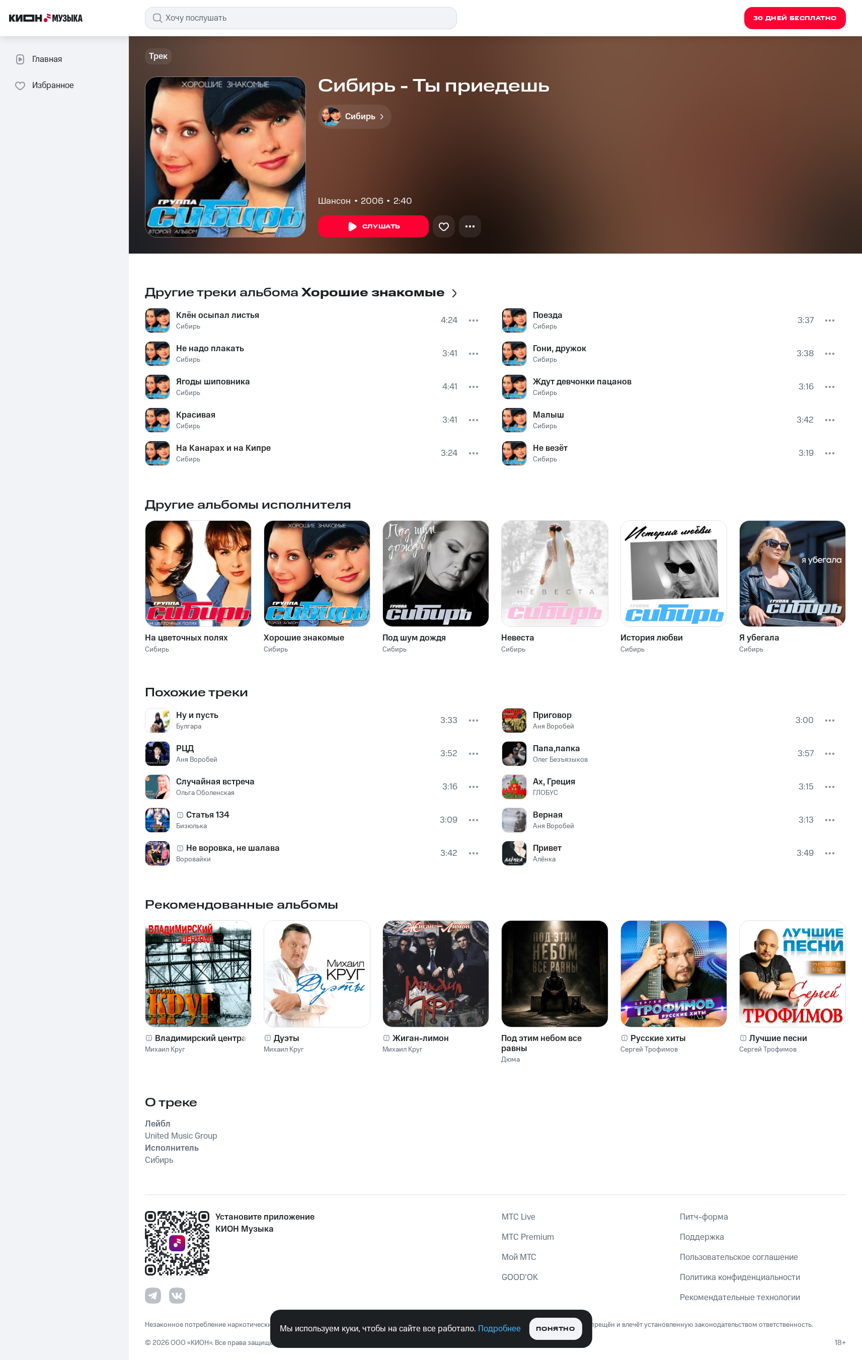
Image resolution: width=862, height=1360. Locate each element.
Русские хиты (658, 1038)
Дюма (510, 1060)
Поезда (548, 315)
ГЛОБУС (545, 793)
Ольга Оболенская (205, 793)
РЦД (185, 749)
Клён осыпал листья (217, 315)
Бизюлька (191, 826)
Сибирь (188, 327)
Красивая (195, 415)
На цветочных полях (186, 638)
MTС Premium (528, 1237)
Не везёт (550, 448)
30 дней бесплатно (795, 18)
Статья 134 (207, 815)
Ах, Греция (554, 782)
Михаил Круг (165, 1050)
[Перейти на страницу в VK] (177, 1296)
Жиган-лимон (421, 1038)
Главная (47, 59)
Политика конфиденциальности (740, 1277)
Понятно (555, 1329)
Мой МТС (519, 1257)
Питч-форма (704, 1217)
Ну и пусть (197, 715)
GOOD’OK (520, 1277)
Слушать (381, 226)
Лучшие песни (778, 1038)
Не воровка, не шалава (233, 848)
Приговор (552, 715)
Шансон (334, 201)
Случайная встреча (215, 782)
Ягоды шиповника (213, 382)
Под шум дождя (414, 638)
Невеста (517, 638)
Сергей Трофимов (649, 1050)
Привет (547, 848)
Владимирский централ (203, 1038)
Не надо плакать (210, 349)
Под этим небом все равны (541, 1043)
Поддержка (702, 1237)
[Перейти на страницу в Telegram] (153, 1296)
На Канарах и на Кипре (223, 448)
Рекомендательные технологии (740, 1298)
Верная (548, 815)
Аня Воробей (196, 760)
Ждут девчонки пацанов (582, 382)
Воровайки (193, 859)
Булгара (188, 727)
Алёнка (544, 859)
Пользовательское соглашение (739, 1257)
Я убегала (759, 638)
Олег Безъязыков (560, 760)
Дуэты (286, 1038)
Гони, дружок (559, 349)
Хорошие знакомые (304, 638)
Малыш (548, 415)
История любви (651, 638)
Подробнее (499, 1329)
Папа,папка (556, 749)
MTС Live (518, 1217)
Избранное (53, 85)
